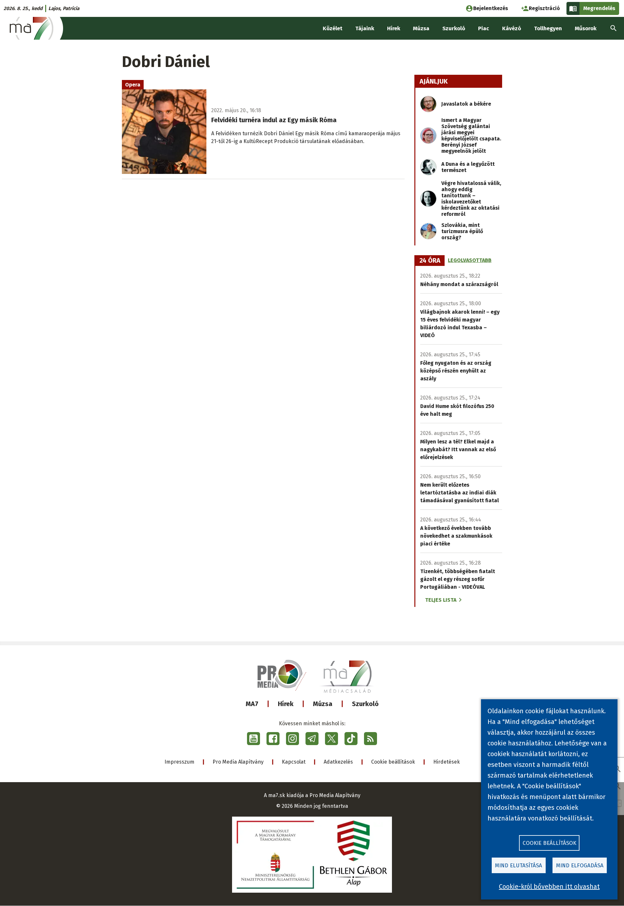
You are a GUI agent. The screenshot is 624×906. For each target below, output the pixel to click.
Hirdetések (446, 762)
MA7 (252, 704)
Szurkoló (365, 704)
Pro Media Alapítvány (238, 762)
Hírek (285, 704)
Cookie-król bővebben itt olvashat (549, 886)
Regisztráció (544, 8)
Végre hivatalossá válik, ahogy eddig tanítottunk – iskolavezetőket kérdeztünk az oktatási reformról (471, 198)
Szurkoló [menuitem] (453, 28)
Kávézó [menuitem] (511, 28)
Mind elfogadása (580, 865)
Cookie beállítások (393, 762)
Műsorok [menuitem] (585, 28)
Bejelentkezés (490, 8)
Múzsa (322, 704)
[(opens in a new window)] (253, 738)
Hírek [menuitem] (393, 28)
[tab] (430, 260)
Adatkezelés (338, 762)
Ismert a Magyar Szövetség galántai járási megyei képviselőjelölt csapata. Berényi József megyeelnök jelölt (471, 135)
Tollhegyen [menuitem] (548, 28)
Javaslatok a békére (466, 104)
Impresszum (179, 762)
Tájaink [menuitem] (364, 28)
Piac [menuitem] (483, 28)
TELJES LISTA (440, 600)
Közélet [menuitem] (332, 28)
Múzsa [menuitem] (421, 28)
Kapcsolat (294, 762)
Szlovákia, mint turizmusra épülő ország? (462, 231)
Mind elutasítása (518, 865)
